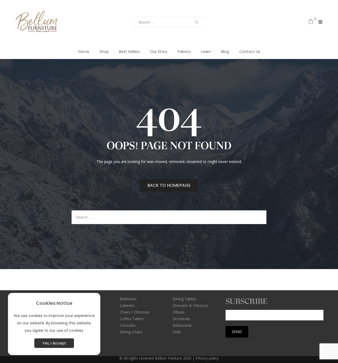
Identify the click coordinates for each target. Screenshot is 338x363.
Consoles (128, 325)
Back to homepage (169, 185)
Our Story (158, 51)
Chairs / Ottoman (134, 312)
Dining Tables (184, 298)
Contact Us (249, 51)
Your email (236, 308)
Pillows (179, 312)
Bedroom (128, 298)
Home (83, 51)
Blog (225, 51)
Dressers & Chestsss (190, 305)
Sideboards (182, 325)
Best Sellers (129, 51)
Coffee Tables (132, 318)
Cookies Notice (54, 303)
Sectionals (181, 318)
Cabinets (127, 305)
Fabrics (184, 51)
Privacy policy (207, 358)
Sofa (177, 331)
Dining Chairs (131, 331)
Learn (206, 51)
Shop (104, 51)
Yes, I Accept (54, 343)
